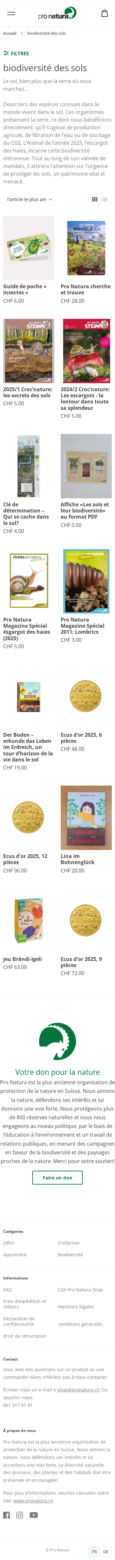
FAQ (7, 1290)
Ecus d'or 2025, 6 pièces (81, 738)
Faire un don (58, 1178)
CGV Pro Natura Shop (80, 1290)
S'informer (69, 1243)
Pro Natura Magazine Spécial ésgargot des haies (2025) (26, 629)
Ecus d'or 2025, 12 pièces (25, 859)
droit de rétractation (25, 1336)
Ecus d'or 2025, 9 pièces (81, 962)
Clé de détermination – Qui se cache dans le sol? (26, 514)
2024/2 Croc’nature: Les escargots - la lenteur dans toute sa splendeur (85, 398)
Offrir (9, 1243)
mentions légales (76, 1307)
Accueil (9, 33)
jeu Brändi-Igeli (22, 959)
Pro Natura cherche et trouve (86, 289)
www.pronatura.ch (33, 1501)
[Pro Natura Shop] (57, 13)
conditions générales (80, 1324)
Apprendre (15, 1254)
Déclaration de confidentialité (18, 1321)
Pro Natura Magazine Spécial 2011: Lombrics (82, 626)
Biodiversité (70, 1254)
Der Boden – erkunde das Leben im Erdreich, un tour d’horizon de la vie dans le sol (28, 747)
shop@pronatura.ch (78, 1390)
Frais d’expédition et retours (24, 1304)
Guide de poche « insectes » (25, 289)
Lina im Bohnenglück (78, 859)
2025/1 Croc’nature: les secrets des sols (27, 392)
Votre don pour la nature (57, 1072)
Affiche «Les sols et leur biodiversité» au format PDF (85, 511)
